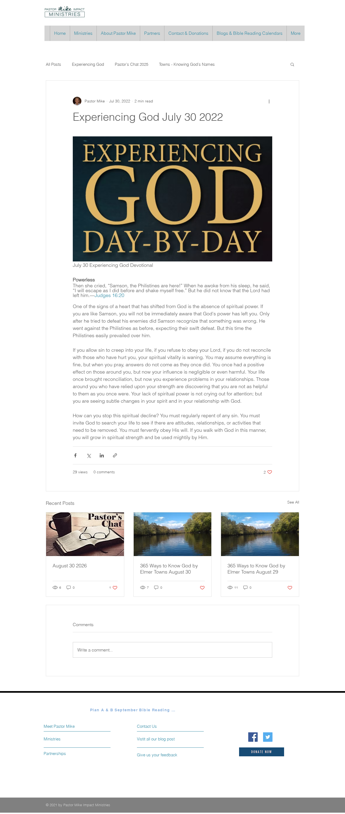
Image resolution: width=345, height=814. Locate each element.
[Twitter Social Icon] (267, 737)
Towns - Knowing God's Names (187, 64)
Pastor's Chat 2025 (131, 64)
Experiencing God (88, 64)
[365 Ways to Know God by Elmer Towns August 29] (260, 534)
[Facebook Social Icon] (253, 737)
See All (293, 502)
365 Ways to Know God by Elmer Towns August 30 (169, 569)
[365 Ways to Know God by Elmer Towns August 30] (173, 534)
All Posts (53, 64)
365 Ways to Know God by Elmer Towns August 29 (256, 569)
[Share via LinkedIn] (101, 455)
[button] (292, 64)
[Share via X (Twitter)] (88, 455)
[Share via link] (115, 455)
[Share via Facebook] (75, 455)
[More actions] (269, 101)
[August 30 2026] (85, 534)
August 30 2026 (70, 566)
